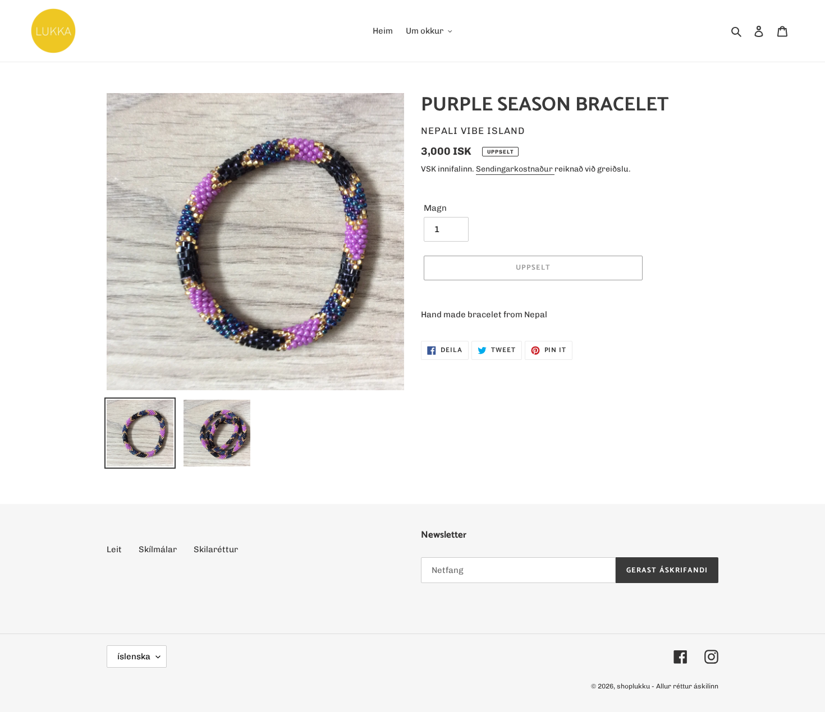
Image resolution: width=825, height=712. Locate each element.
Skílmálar (158, 549)
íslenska (133, 656)
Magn (435, 208)
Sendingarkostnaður (515, 169)
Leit (114, 549)
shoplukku (633, 686)
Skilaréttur (216, 549)
